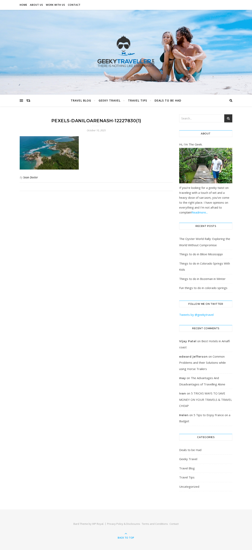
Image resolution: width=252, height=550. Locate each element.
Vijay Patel (187, 341)
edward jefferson (193, 356)
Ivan (182, 393)
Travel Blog (81, 100)
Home (23, 5)
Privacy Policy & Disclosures (123, 524)
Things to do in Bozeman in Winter (202, 279)
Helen (184, 415)
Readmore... (200, 212)
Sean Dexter (30, 177)
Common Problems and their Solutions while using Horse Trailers (202, 362)
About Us (36, 5)
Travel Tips (137, 100)
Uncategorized (189, 486)
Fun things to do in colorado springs (203, 288)
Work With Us (55, 5)
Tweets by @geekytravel (196, 315)
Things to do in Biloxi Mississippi (201, 254)
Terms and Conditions (155, 524)
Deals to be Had (168, 100)
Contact (74, 5)
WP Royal (97, 524)
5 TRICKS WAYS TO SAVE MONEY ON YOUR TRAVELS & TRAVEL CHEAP (205, 399)
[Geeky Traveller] (126, 51)
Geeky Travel (109, 100)
